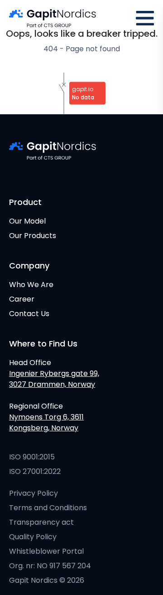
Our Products (32, 235)
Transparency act (41, 522)
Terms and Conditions (48, 507)
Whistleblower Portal (46, 551)
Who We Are (31, 284)
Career (21, 299)
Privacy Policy (33, 493)
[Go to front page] (52, 18)
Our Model (27, 221)
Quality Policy (33, 537)
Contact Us (29, 313)
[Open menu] (145, 18)
